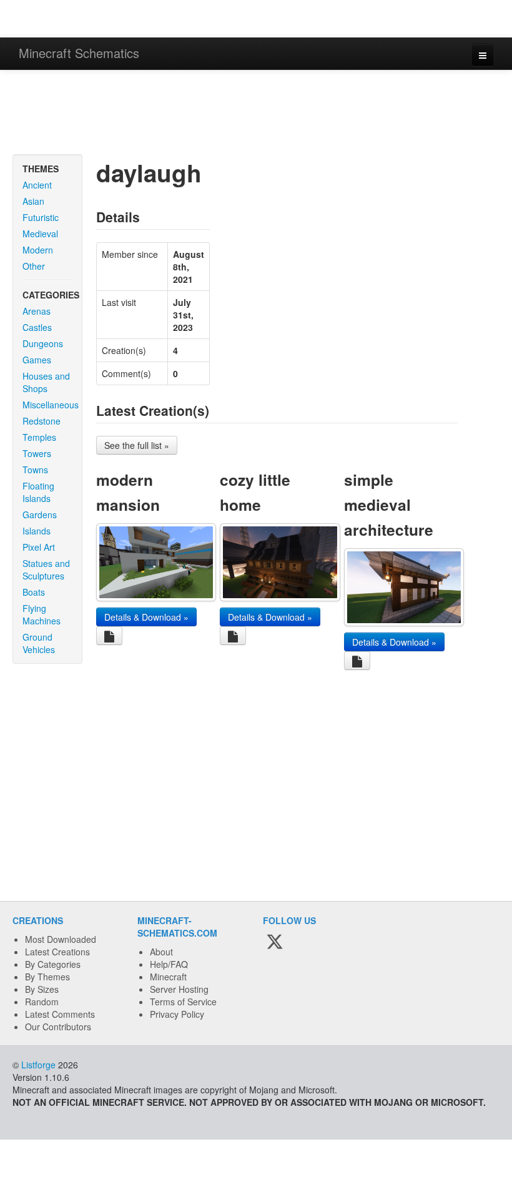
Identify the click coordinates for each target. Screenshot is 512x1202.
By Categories (53, 964)
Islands (36, 531)
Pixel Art (38, 547)
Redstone (41, 421)
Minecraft (168, 976)
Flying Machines (41, 614)
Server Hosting (179, 989)
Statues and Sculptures (46, 569)
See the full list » (136, 445)
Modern (37, 250)
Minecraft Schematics (79, 53)
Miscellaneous (50, 404)
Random (42, 1001)
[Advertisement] (256, 113)
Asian (33, 201)
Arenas (36, 311)
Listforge (38, 1064)
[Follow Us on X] (274, 942)
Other (33, 266)
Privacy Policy (177, 1014)
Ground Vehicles (38, 643)
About (161, 951)
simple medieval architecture (388, 504)
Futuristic (40, 217)
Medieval (40, 233)
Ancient (37, 185)
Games (36, 359)
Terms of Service (183, 1001)
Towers (36, 453)
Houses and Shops (46, 382)
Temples (39, 437)
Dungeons (42, 343)
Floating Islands (38, 492)
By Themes (47, 976)
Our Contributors (58, 1026)
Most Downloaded (60, 939)
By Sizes (42, 989)
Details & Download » (146, 617)
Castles (37, 327)
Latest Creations (57, 951)
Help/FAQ (169, 964)
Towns (35, 469)
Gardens (39, 514)
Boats (33, 592)
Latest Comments (60, 1014)
